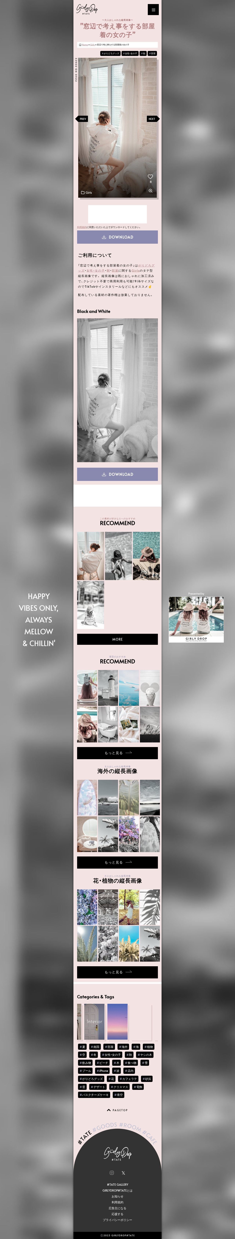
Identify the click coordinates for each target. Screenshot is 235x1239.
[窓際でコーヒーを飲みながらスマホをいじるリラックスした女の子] (90, 555)
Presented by (196, 593)
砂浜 (148, 1078)
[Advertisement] (117, 214)
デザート (99, 1087)
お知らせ (117, 1196)
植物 (150, 1046)
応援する (117, 1214)
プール (86, 1070)
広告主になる (117, 1208)
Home (85, 44)
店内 (130, 1070)
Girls (92, 44)
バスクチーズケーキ (95, 1094)
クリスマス (120, 1087)
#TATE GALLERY (117, 1184)
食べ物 (132, 1062)
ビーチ (103, 1062)
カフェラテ (129, 1078)
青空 (120, 1094)
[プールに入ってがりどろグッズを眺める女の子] (146, 555)
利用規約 (82, 227)
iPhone (103, 1070)
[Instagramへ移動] (112, 1173)
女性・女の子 (131, 53)
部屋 (153, 53)
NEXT (152, 119)
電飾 (139, 1087)
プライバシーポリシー (117, 1219)
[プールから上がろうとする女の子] (118, 555)
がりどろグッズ (111, 53)
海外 (125, 1046)
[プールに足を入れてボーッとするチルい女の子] (90, 604)
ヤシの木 (146, 1054)
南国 (96, 1046)
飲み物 (86, 1062)
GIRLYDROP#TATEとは (117, 1190)
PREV (83, 119)
